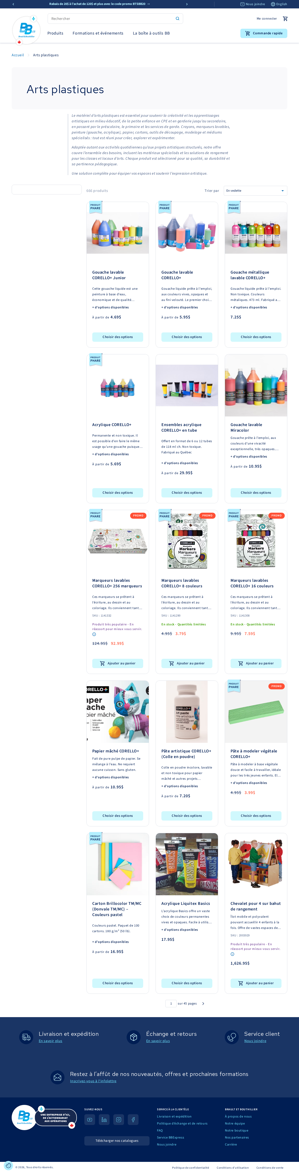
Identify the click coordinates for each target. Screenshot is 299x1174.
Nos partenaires (237, 1137)
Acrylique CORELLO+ (112, 425)
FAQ (160, 1130)
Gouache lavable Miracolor (246, 427)
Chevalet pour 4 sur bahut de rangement (256, 906)
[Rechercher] (177, 18)
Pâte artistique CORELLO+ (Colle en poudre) (186, 754)
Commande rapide (268, 33)
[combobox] (115, 18)
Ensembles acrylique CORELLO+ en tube (181, 427)
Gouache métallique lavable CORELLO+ (250, 275)
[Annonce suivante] (187, 4)
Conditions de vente (270, 1168)
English (281, 4)
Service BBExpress (170, 1137)
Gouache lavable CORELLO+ (177, 275)
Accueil (18, 55)
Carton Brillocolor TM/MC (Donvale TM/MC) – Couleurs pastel (116, 909)
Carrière (231, 1144)
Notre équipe (235, 1123)
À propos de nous (238, 1116)
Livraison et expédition (174, 1116)
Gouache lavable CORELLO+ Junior (109, 275)
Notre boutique (236, 1130)
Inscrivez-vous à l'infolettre (93, 1081)
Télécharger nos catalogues (117, 1140)
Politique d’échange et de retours (182, 1123)
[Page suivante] (203, 1003)
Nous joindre (255, 4)
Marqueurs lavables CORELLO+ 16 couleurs (252, 583)
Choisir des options (118, 337)
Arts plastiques (46, 55)
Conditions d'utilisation (233, 1168)
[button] (55, 33)
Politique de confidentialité (190, 1168)
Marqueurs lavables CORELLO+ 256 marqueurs (117, 583)
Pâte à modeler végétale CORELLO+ (254, 754)
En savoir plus (50, 1041)
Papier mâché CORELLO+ (115, 751)
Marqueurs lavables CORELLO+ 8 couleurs (181, 583)
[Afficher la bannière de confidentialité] (8, 1165)
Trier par (212, 190)
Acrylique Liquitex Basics (185, 903)
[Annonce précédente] (13, 4)
